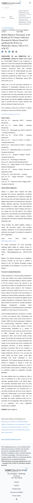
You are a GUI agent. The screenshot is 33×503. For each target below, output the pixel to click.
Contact (16, 482)
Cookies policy (16, 489)
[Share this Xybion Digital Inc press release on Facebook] (2, 51)
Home (3, 17)
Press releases (11, 17)
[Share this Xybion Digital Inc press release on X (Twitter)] (6, 51)
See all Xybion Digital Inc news (11, 439)
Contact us (16, 476)
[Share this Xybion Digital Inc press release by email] (13, 51)
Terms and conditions (16, 492)
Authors (16, 485)
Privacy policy (16, 495)
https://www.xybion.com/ (8, 241)
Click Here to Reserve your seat (10, 114)
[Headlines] (11, 3)
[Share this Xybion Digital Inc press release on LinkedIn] (9, 51)
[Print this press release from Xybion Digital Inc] (16, 51)
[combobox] (16, 7)
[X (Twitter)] (16, 499)
